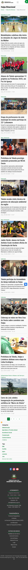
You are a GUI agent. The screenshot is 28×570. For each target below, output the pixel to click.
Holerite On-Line (14, 540)
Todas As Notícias (10, 10)
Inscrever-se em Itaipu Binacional (1, 422)
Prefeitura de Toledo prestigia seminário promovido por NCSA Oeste (13, 161)
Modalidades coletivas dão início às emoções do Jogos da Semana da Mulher (14, 38)
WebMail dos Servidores (14, 533)
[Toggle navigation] (17, 2)
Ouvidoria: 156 (14, 500)
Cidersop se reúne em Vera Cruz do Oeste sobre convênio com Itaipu (13, 320)
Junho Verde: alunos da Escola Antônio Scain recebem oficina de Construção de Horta (14, 243)
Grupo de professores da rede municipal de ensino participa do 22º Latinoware (13, 120)
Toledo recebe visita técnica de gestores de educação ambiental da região (13, 202)
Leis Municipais (14, 522)
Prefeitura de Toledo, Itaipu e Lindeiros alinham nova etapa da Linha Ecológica (13, 359)
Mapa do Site (14, 544)
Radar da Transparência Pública (14, 524)
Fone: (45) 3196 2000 (14, 498)
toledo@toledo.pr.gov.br (14, 502)
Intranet (14, 547)
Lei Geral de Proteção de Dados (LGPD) (14, 520)
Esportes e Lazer (5, 15)
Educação (3, 56)
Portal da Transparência (14, 516)
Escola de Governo (14, 536)
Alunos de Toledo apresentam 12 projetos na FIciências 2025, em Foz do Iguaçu (13, 79)
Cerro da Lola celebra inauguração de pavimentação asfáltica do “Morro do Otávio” (13, 400)
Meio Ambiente (5, 138)
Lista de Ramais (14, 538)
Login (14, 542)
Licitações (14, 518)
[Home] (6, 2)
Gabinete (3, 259)
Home (2, 10)
